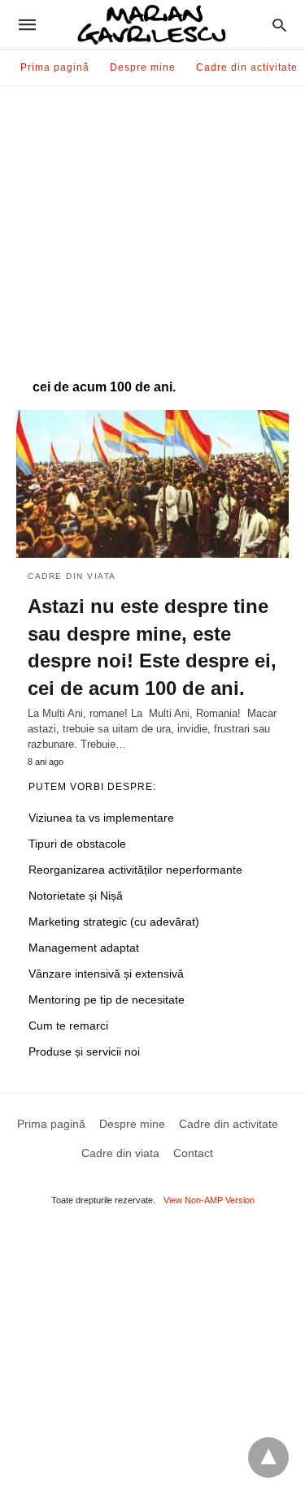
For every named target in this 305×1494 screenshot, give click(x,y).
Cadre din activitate (247, 67)
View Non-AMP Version (209, 1200)
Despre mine (143, 67)
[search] (279, 24)
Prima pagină (54, 67)
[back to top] (268, 1457)
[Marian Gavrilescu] (151, 25)
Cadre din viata (72, 576)
